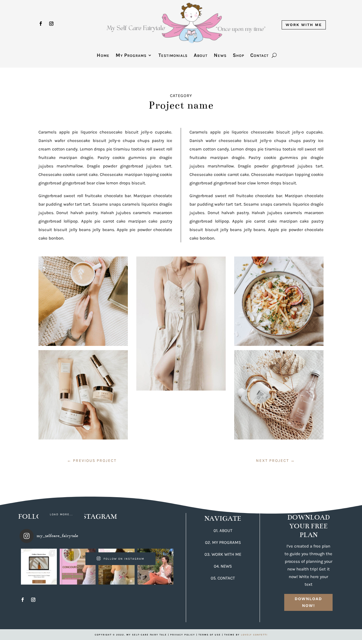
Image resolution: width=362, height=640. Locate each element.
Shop (238, 55)
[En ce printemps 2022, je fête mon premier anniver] (155, 567)
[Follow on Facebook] (40, 24)
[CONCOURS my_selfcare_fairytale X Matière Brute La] (78, 567)
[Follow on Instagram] (51, 24)
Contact (259, 55)
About (201, 55)
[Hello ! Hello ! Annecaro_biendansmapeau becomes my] (116, 567)
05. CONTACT (223, 578)
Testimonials (173, 55)
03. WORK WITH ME (222, 554)
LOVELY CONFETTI (254, 634)
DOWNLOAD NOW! (308, 602)
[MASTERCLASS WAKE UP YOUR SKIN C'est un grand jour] (39, 567)
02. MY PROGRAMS (223, 542)
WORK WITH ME (304, 25)
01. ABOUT (223, 530)
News (220, 55)
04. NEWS (223, 566)
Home (103, 55)
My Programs (131, 55)
